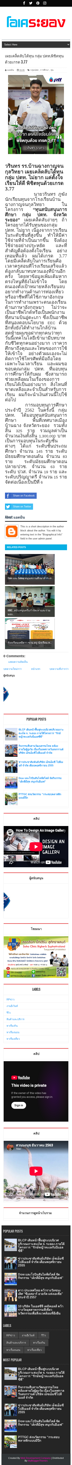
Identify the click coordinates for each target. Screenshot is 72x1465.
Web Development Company (36, 1458)
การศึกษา (44, 70)
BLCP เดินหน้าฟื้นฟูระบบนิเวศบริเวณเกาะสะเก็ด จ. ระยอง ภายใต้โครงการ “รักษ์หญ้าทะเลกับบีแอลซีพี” (41, 733)
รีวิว (9, 1012)
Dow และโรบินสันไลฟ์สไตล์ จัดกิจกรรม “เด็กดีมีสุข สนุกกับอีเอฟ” (40, 1276)
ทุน (52, 70)
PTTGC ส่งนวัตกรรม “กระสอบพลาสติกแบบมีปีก (39, 1438)
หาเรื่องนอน (13, 1032)
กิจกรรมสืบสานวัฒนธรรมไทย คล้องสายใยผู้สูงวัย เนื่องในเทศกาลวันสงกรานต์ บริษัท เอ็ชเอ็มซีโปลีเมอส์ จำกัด (41, 749)
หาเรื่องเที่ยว (13, 1038)
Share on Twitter (22, 506)
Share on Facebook (24, 495)
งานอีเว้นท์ (12, 1006)
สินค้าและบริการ (15, 1019)
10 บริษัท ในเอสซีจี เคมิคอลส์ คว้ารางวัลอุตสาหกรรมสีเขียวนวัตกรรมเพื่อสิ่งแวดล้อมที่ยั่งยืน (40, 1310)
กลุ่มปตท (34, 70)
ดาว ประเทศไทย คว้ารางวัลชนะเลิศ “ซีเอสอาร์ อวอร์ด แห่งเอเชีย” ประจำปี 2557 (40, 1294)
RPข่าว (10, 999)
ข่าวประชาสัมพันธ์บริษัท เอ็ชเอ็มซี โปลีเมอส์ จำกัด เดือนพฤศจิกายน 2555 (41, 1262)
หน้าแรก (35, 669)
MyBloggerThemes (38, 1460)
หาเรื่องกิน (12, 1025)
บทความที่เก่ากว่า (59, 669)
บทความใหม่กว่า (12, 669)
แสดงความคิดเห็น (18, 661)
